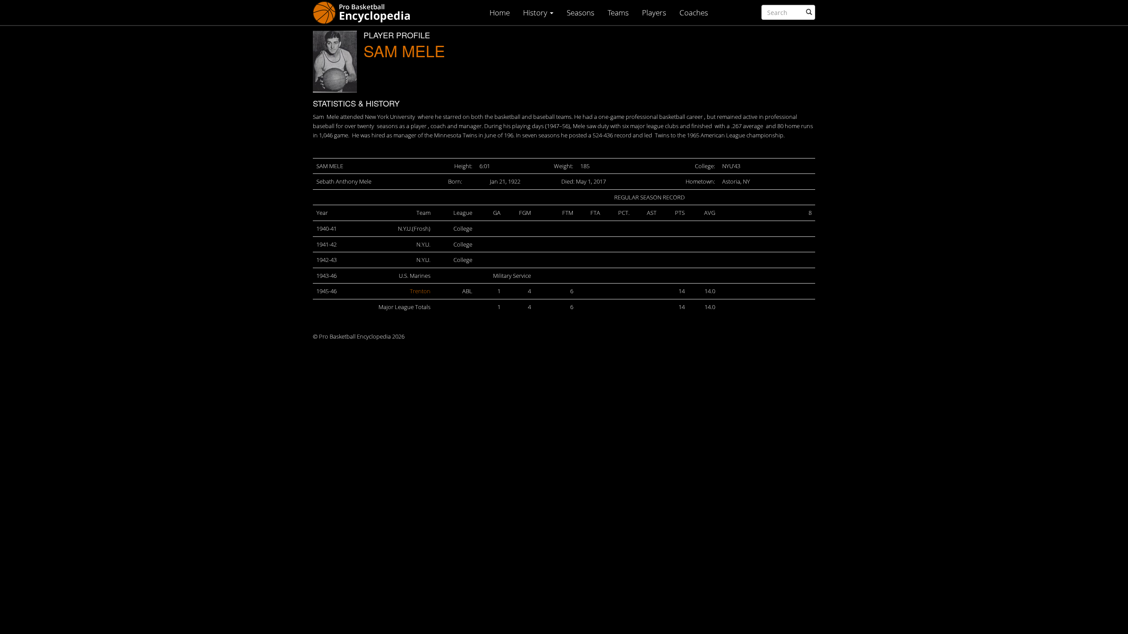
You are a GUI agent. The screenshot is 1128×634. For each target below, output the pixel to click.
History (536, 12)
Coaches (693, 12)
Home (500, 12)
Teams (618, 12)
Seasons (580, 12)
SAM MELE (404, 50)
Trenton (420, 291)
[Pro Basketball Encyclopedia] (365, 12)
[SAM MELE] (335, 61)
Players (654, 12)
